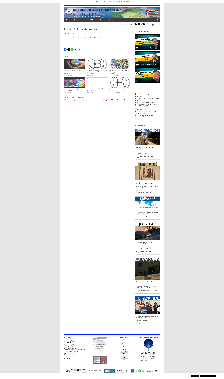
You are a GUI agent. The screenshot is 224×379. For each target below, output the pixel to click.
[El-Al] (78, 372)
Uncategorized (81, 97)
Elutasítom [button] (212, 376)
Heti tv (137, 89)
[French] (147, 13)
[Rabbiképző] (136, 372)
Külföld (76, 19)
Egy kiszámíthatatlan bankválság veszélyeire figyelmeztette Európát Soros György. (74, 71)
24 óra (99, 19)
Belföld (68, 19)
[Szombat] (133, 372)
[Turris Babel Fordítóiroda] (109, 372)
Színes (92, 19)
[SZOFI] (120, 372)
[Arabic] (153, 13)
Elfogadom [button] (204, 376)
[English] (147, 10)
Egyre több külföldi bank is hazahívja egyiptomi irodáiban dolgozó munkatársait (97, 71)
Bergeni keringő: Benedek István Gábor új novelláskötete (115, 100)
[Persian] (156, 13)
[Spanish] (153, 10)
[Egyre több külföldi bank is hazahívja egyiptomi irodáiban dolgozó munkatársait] (97, 64)
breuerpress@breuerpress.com (76, 349)
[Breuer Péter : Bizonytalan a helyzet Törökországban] (97, 82)
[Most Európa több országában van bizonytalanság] (74, 82)
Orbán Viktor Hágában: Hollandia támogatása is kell (78, 100)
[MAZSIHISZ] (94, 372)
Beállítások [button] (195, 376)
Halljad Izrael (109, 19)
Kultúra (84, 19)
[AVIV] (68, 372)
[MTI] (127, 372)
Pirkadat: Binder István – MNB (143, 48)
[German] (156, 10)
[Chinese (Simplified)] (150, 13)
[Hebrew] (150, 10)
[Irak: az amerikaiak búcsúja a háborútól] (120, 82)
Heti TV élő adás (127, 24)
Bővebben (219, 376)
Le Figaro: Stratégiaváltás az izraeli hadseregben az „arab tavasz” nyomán (119, 71)
